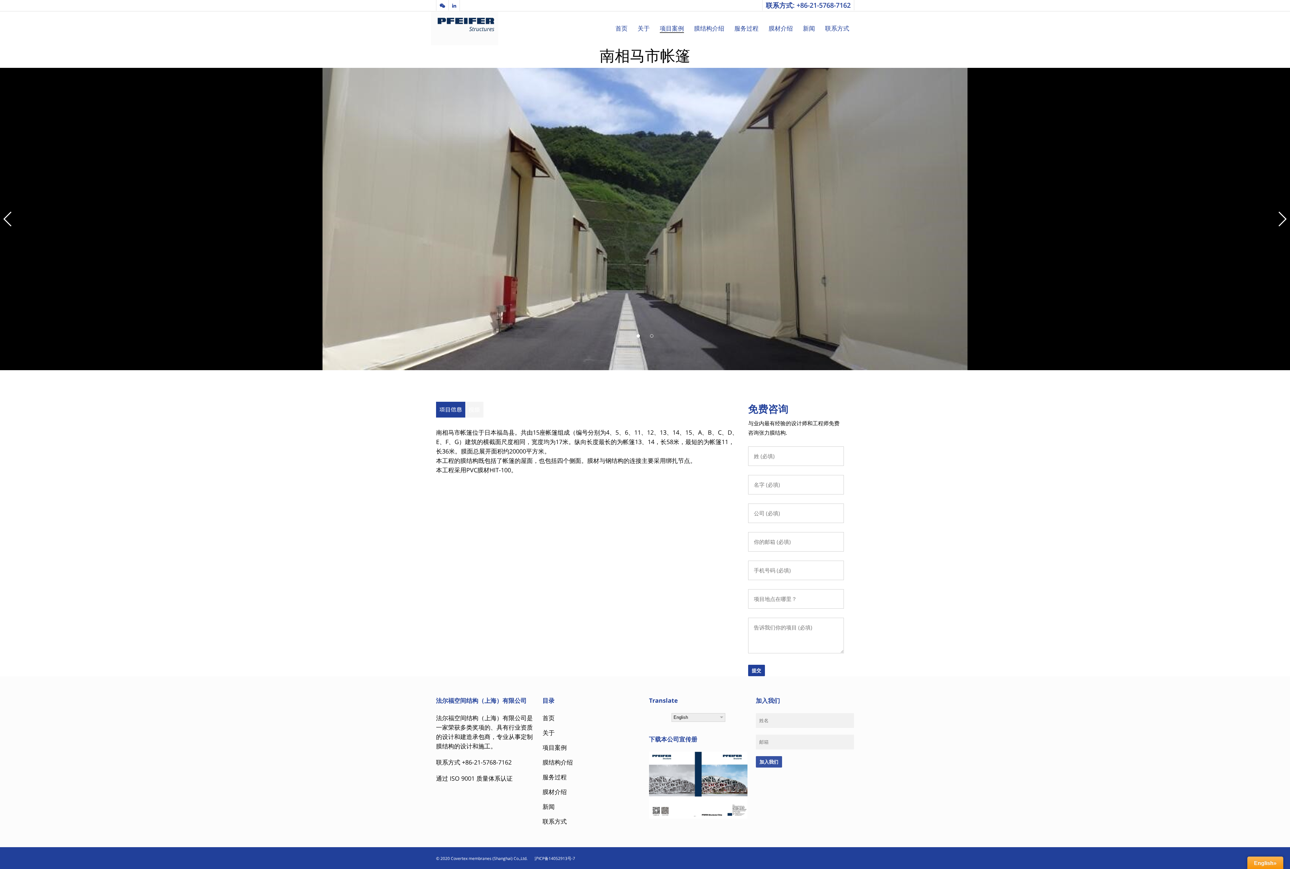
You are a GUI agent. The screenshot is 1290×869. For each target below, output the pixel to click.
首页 (621, 28)
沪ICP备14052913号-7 (551, 858)
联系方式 (837, 28)
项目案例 (672, 28)
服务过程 (746, 28)
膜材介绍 (781, 28)
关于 (644, 28)
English (681, 717)
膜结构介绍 (709, 28)
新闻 (809, 28)
